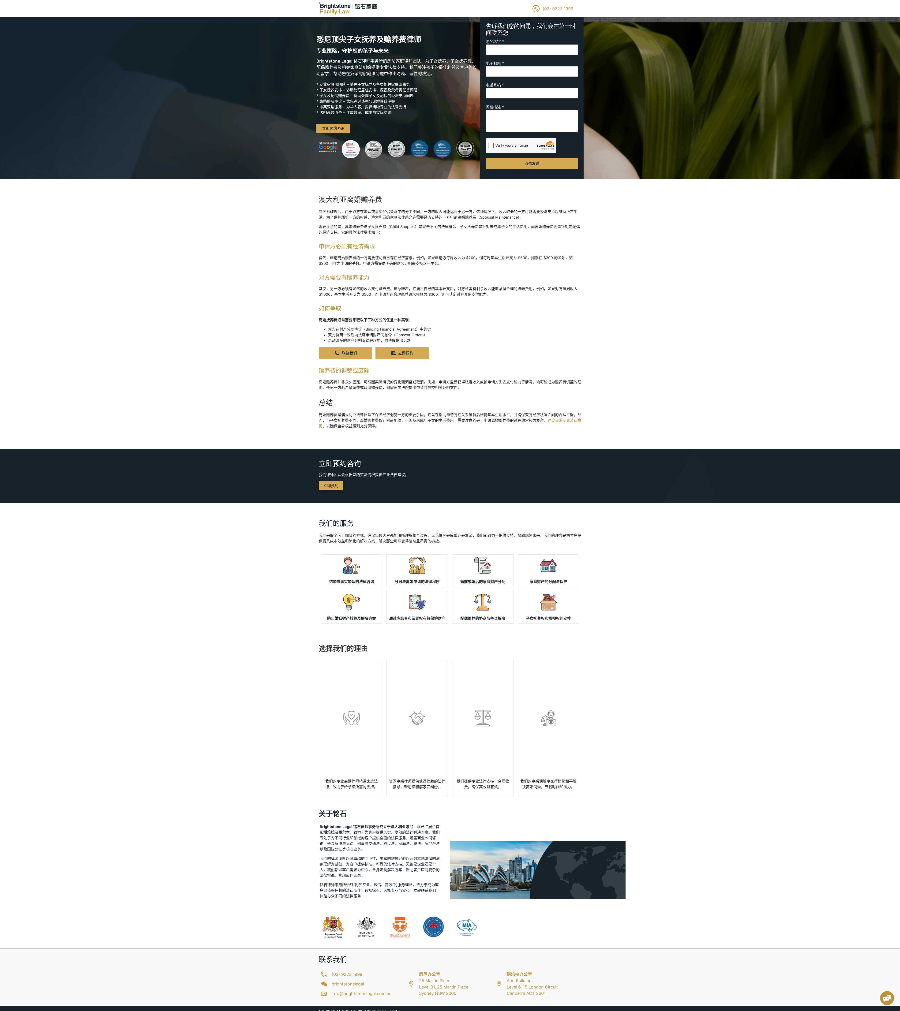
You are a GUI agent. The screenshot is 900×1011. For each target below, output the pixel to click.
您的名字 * (495, 41)
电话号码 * (495, 85)
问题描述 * (495, 106)
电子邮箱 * (495, 63)
